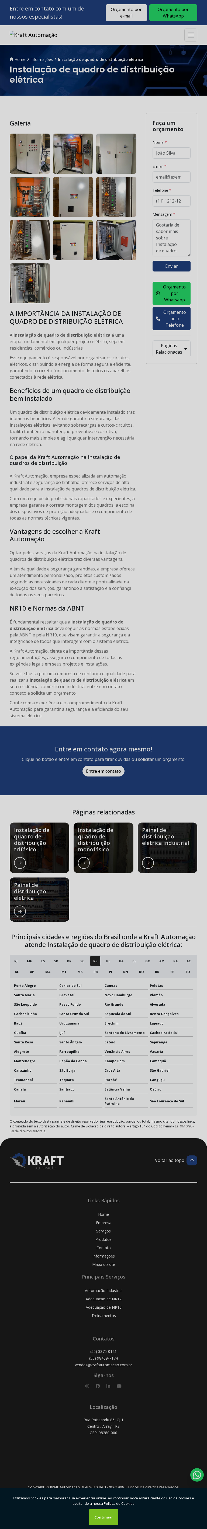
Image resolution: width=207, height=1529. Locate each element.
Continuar (103, 1517)
